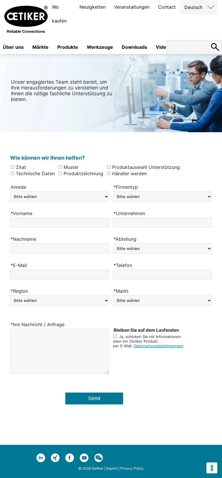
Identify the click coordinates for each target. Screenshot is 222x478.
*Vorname (21, 213)
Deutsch (193, 7)
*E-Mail (19, 265)
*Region (19, 291)
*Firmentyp (126, 187)
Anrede (18, 187)
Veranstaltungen (131, 7)
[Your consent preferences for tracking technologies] (211, 467)
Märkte (40, 47)
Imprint (111, 468)
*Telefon (123, 265)
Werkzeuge (100, 47)
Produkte (67, 47)
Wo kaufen (59, 14)
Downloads (134, 47)
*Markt (121, 291)
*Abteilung (125, 239)
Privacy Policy (132, 468)
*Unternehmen (129, 213)
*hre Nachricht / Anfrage (37, 324)
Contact (167, 7)
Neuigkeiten (92, 7)
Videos (164, 47)
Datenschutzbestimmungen (159, 345)
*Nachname (23, 239)
